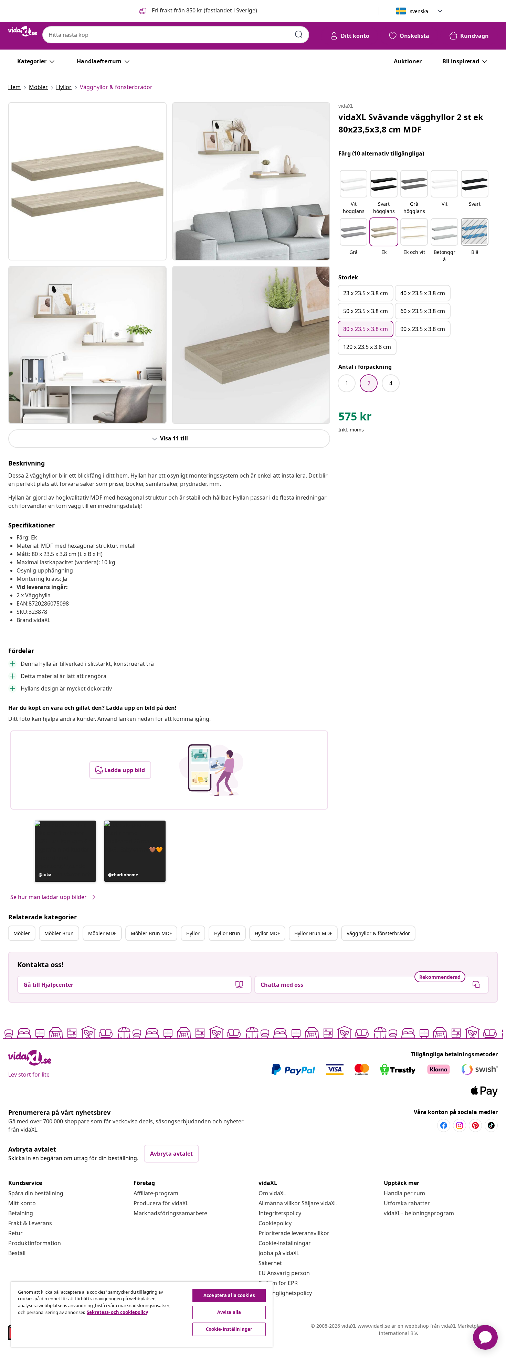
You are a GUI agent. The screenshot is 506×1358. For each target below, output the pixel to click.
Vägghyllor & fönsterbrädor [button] (378, 933)
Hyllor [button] (193, 933)
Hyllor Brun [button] (227, 933)
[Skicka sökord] (298, 34)
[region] (142, 1314)
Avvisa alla (229, 1312)
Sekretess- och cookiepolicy (117, 1312)
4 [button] (390, 383)
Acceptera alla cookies (229, 1295)
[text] (355, 418)
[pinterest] (475, 1125)
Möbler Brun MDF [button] (151, 933)
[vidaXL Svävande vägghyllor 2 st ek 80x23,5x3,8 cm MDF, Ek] (87, 181)
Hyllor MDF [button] (267, 933)
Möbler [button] (21, 933)
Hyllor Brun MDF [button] (313, 933)
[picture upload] (211, 770)
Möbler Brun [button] (59, 933)
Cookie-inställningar (285, 1243)
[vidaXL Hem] (22, 31)
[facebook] (443, 1125)
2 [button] (368, 383)
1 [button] (346, 383)
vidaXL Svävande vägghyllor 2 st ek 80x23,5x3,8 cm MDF (410, 123)
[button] (197, 11)
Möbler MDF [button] (102, 933)
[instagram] (459, 1125)
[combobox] (175, 34)
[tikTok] (491, 1125)
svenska (419, 11)
